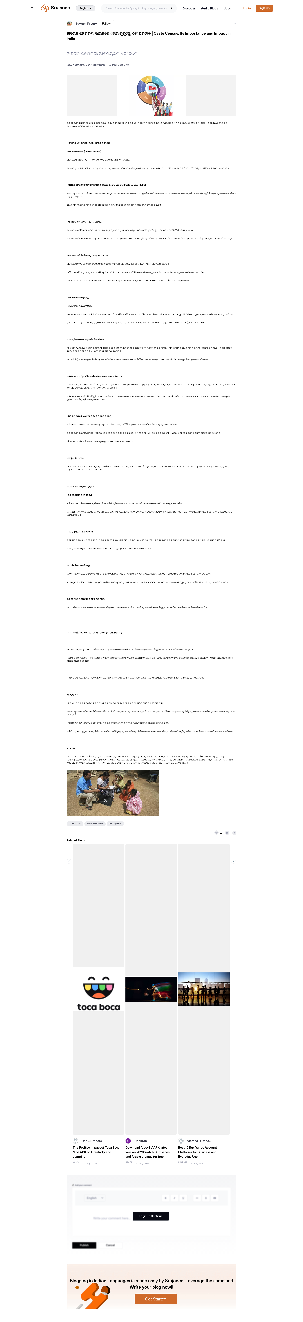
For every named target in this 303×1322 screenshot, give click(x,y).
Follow (106, 23)
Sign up (264, 8)
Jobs (227, 8)
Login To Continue (151, 1216)
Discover (189, 8)
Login (247, 8)
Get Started (155, 1299)
